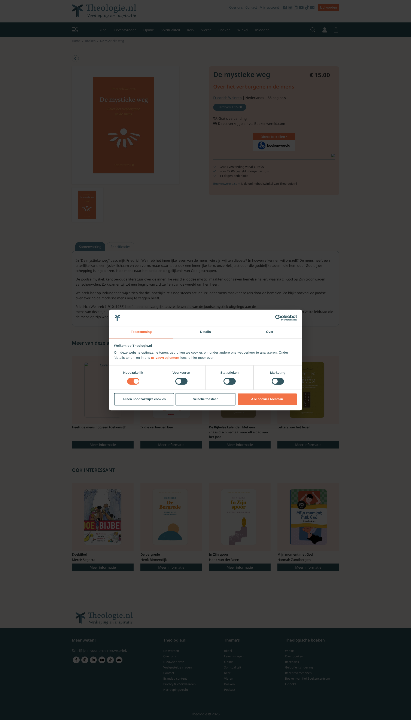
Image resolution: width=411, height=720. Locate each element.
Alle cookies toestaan (267, 399)
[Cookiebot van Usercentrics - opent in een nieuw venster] (278, 318)
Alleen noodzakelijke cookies (144, 399)
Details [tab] (205, 332)
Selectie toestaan (205, 399)
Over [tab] (270, 332)
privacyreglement (165, 358)
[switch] (181, 381)
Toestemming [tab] (141, 332)
